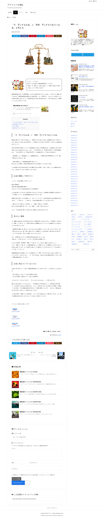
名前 (13, 462)
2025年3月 (74, 140)
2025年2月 (74, 142)
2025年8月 (74, 135)
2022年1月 (74, 198)
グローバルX (88, 221)
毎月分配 (79, 239)
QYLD (90, 214)
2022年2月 (74, 195)
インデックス (85, 219)
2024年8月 (74, 150)
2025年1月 (74, 145)
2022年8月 (74, 186)
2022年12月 (74, 176)
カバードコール (76, 221)
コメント (14, 448)
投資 (15, 17)
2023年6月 (74, 166)
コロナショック (76, 224)
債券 (73, 234)
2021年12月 (74, 200)
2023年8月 (74, 162)
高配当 (58, 331)
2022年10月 (74, 181)
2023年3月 (74, 171)
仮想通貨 (90, 231)
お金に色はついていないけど (18, 127)
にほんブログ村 (16, 311)
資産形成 (54, 331)
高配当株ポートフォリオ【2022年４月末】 (31, 391)
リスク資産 (89, 229)
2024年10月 (74, 147)
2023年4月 (74, 169)
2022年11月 (74, 178)
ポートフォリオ (76, 226)
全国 (79, 234)
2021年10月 (74, 205)
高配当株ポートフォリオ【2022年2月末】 (30, 411)
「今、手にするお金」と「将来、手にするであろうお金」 (25, 122)
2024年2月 (74, 154)
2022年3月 (74, 193)
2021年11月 (74, 203)
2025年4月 (74, 137)
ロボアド (74, 231)
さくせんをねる (82, 97)
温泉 (86, 239)
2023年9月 (74, 159)
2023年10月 (74, 157)
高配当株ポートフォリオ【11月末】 (29, 371)
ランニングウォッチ (77, 229)
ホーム (9, 17)
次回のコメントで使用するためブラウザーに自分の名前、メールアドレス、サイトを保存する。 (34, 474)
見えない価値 (15, 126)
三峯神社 (82, 231)
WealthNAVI (88, 216)
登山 (91, 239)
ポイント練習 (87, 224)
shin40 (59, 335)
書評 (91, 236)
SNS (73, 216)
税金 (73, 241)
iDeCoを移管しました (83, 76)
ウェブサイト (15, 468)
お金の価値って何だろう (17, 124)
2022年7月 (74, 188)
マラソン (73, 121)
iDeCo (74, 214)
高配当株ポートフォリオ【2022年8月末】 (31, 381)
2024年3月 (74, 152)
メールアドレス (33, 462)
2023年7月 (74, 164)
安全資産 (90, 234)
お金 (50, 331)
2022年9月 (74, 183)
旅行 (72, 126)
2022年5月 (74, 191)
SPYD (80, 216)
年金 (73, 236)
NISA (82, 214)
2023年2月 (74, 174)
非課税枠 (74, 244)
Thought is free (59, 515)
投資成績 (80, 236)
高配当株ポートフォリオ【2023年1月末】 (30, 401)
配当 (90, 241)
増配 (84, 234)
